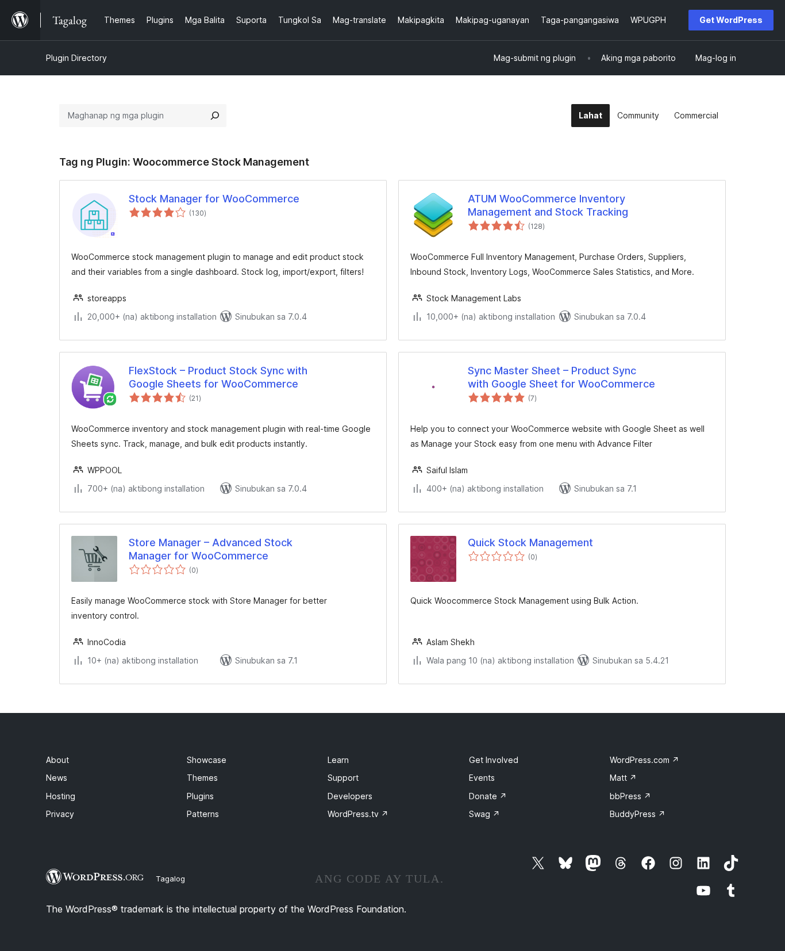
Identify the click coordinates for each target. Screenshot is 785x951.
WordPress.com (644, 760)
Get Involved (493, 760)
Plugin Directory (76, 58)
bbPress (630, 796)
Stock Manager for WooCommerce (214, 199)
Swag (484, 814)
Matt (623, 778)
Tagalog (170, 878)
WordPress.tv (358, 814)
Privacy (60, 814)
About (57, 760)
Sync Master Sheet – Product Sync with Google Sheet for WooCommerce (561, 377)
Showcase (206, 760)
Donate (488, 796)
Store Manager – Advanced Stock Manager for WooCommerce (211, 549)
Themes (202, 778)
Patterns (203, 814)
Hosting (60, 796)
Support (343, 778)
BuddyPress (637, 814)
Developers (350, 796)
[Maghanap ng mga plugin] (214, 115)
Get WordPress (731, 20)
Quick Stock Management (530, 542)
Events (482, 778)
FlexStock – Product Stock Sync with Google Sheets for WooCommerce (218, 377)
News (56, 778)
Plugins (200, 796)
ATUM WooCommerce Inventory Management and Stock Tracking (548, 205)
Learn (338, 760)
